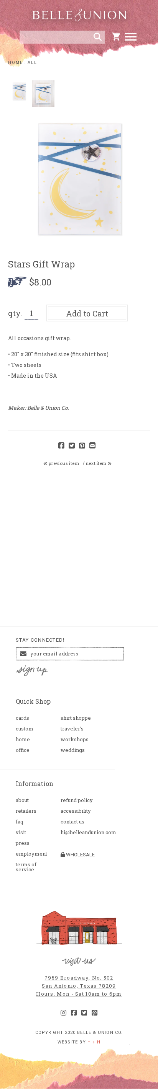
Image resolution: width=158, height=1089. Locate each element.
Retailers (26, 811)
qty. (15, 313)
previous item (63, 463)
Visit (21, 832)
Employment (31, 853)
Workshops (75, 739)
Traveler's (72, 728)
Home (23, 739)
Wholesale (80, 854)
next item (97, 463)
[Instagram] (63, 1012)
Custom (24, 728)
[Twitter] (84, 1012)
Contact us (72, 821)
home (15, 62)
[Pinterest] (94, 1012)
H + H (94, 1042)
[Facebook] (74, 1012)
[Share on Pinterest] (82, 446)
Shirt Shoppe (76, 718)
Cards (22, 718)
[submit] (97, 37)
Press (23, 843)
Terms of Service (26, 867)
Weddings (73, 750)
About (22, 800)
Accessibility (76, 811)
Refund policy (77, 800)
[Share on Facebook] (61, 446)
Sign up (31, 671)
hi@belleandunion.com (80, 832)
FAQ (19, 821)
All (32, 62)
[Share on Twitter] (72, 446)
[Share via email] (92, 446)
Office (23, 750)
